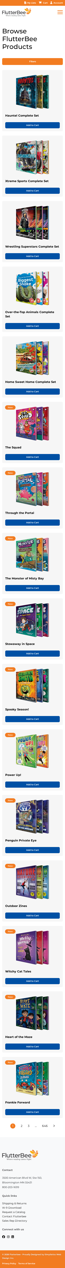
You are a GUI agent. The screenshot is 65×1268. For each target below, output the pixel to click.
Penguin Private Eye (20, 840)
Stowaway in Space (20, 644)
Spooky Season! (17, 709)
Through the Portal (19, 513)
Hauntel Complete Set (22, 115)
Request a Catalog (13, 1212)
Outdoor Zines (16, 906)
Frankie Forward (17, 1102)
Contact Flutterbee (14, 1216)
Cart (45, 2)
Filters (32, 61)
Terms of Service (26, 1263)
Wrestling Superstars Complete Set (32, 246)
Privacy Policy (9, 1263)
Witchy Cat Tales (18, 971)
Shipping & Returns (14, 1203)
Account (58, 2)
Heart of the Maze (18, 1037)
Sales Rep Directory (14, 1220)
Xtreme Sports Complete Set (27, 181)
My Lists (31, 2)
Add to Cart (32, 125)
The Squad (13, 447)
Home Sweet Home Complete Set (30, 382)
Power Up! (13, 775)
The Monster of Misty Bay (24, 578)
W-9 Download (11, 1207)
